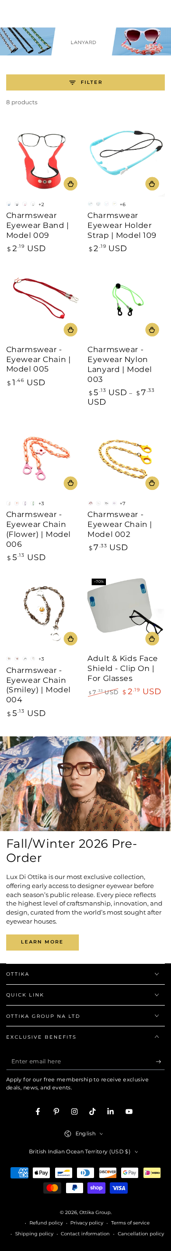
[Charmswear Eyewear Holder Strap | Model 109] (126, 158)
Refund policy (46, 1223)
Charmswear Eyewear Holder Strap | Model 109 (122, 225)
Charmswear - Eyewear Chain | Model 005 (38, 359)
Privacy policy (86, 1223)
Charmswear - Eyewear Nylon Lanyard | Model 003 (119, 364)
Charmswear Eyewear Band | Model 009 (37, 225)
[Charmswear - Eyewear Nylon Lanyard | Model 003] (126, 304)
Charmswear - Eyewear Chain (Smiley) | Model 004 (38, 685)
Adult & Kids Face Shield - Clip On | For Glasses (122, 668)
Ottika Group (95, 1212)
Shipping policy (34, 1234)
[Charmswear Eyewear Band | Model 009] (45, 158)
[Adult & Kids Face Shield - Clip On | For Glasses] (126, 613)
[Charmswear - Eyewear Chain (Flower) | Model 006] (45, 457)
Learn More (42, 942)
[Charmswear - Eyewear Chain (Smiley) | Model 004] (45, 613)
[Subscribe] (160, 1061)
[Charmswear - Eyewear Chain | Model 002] (126, 457)
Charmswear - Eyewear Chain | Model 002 (119, 524)
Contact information (85, 1234)
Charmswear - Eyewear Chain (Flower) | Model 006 (38, 529)
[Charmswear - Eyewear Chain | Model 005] (45, 304)
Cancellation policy (141, 1234)
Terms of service (130, 1223)
